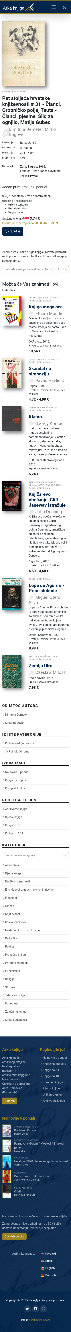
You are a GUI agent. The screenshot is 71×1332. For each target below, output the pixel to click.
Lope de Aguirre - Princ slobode (46, 588)
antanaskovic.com (39, 1319)
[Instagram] (43, 1308)
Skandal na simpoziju (40, 371)
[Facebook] (35, 1308)
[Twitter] (27, 1308)
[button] (65, 7)
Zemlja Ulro (40, 665)
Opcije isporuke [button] (14, 1236)
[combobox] (31, 269)
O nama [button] (10, 1101)
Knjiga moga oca (46, 306)
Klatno (35, 416)
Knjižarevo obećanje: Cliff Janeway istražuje (47, 500)
